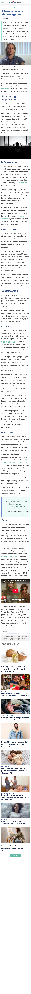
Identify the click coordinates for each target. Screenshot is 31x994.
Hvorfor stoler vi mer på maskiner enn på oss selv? (15, 719)
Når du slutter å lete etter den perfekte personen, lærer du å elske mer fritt (14, 770)
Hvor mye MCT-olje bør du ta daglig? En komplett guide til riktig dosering (13, 669)
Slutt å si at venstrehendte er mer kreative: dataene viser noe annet (15, 848)
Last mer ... (15, 855)
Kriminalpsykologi (13, 7)
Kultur (3, 691)
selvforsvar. (6, 89)
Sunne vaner (5, 665)
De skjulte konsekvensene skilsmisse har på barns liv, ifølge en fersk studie (15, 797)
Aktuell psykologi (7, 715)
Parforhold (5, 766)
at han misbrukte (22, 183)
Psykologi (4, 7)
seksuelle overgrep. (8, 341)
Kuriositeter (5, 844)
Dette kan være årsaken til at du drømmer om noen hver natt (14, 823)
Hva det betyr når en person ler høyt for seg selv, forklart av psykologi (14, 744)
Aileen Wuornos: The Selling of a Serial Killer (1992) (15, 462)
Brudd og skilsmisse (7, 793)
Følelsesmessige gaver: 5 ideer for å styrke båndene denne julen (15, 694)
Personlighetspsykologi (9, 740)
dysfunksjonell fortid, (9, 556)
